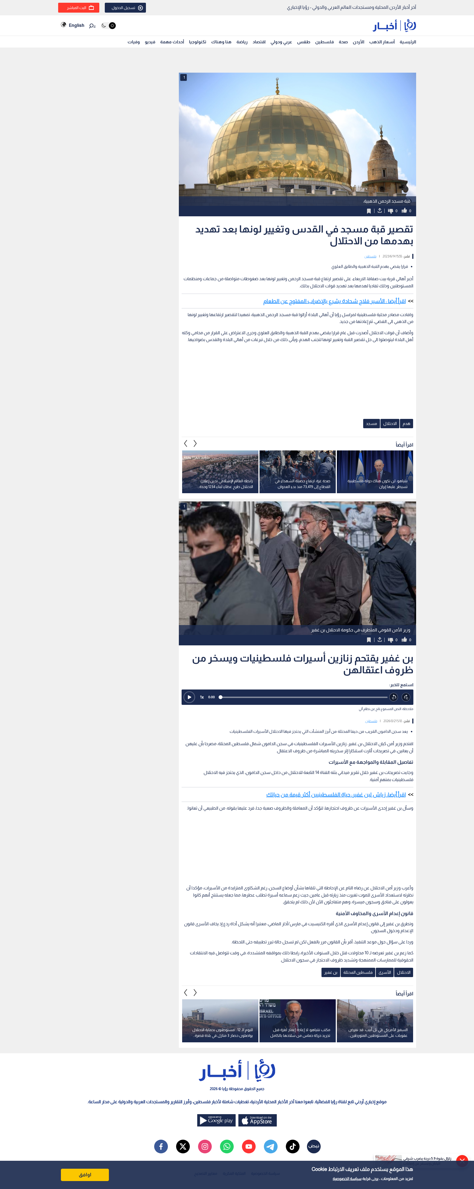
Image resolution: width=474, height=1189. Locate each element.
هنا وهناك (221, 41)
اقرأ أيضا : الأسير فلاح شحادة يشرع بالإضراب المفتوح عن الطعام (334, 301)
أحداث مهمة (172, 41)
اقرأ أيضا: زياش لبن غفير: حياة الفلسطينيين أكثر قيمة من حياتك (336, 794)
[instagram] (205, 1146)
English (76, 25)
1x (202, 697)
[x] (183, 1146)
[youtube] (249, 1146)
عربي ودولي (281, 41)
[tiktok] (293, 1146)
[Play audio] (189, 697)
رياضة (242, 41)
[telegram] (271, 1146)
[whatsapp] (227, 1146)
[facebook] (161, 1146)
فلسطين (324, 41)
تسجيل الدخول (123, 7)
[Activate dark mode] (108, 25)
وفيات (134, 41)
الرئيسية (408, 41)
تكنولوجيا (197, 41)
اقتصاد (259, 41)
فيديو (150, 41)
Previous (195, 443)
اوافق (85, 1174)
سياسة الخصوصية (347, 1178)
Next (186, 443)
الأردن (358, 41)
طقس (303, 41)
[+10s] (406, 697)
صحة (343, 41)
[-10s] (394, 697)
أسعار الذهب (382, 41)
